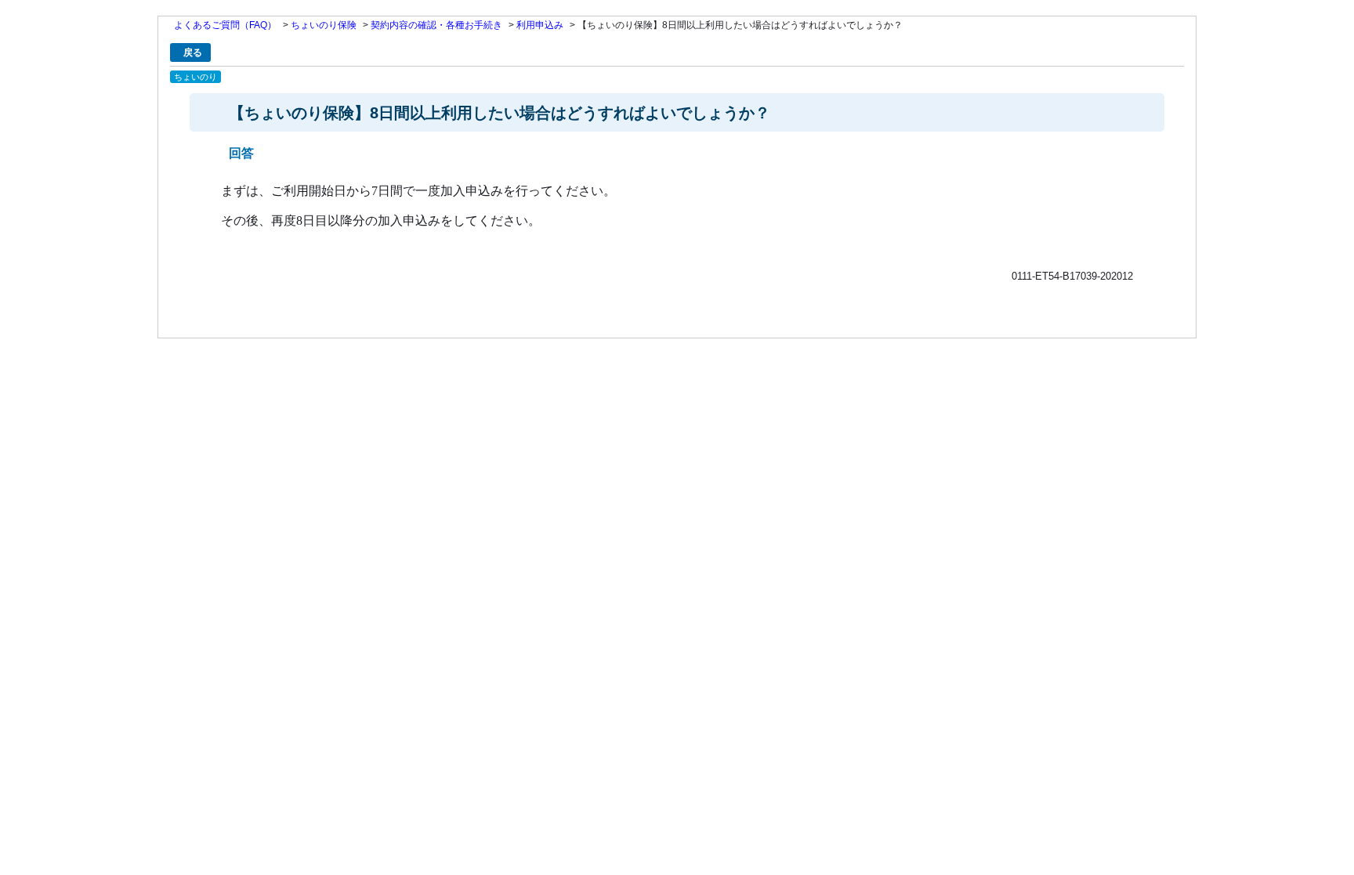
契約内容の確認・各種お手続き (436, 25)
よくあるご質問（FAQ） (225, 25)
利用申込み (539, 25)
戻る (192, 52)
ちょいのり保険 (324, 25)
